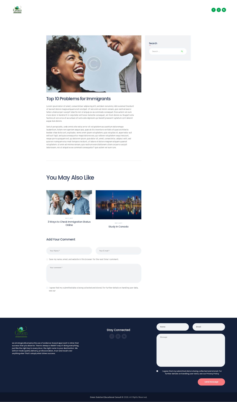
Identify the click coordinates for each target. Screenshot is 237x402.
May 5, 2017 (118, 223)
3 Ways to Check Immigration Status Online (69, 223)
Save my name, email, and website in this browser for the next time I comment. (83, 259)
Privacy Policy (62, 291)
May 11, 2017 (69, 218)
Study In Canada (118, 226)
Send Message (211, 382)
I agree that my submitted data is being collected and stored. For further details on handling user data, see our (93, 289)
